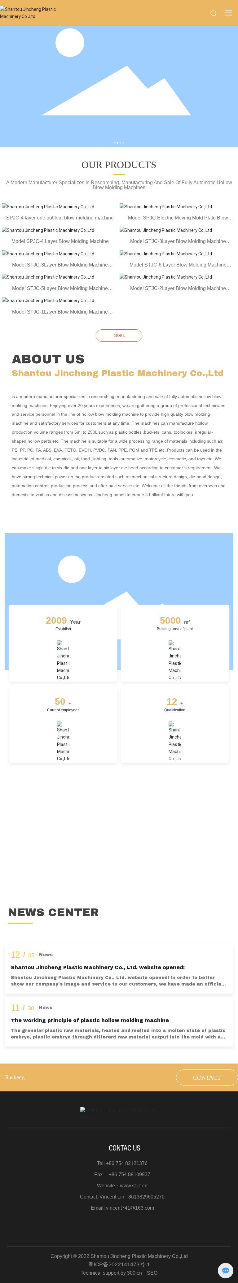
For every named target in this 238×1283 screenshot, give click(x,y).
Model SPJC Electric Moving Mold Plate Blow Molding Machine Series (178, 220)
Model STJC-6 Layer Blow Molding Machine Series (178, 267)
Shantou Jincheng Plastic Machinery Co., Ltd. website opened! (98, 967)
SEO (152, 1273)
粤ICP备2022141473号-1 (119, 1264)
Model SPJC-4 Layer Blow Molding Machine (60, 241)
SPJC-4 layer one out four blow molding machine (60, 217)
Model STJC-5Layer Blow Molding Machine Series (60, 291)
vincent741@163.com (130, 1208)
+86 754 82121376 (127, 1163)
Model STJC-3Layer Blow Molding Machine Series (178, 244)
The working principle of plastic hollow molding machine (90, 1020)
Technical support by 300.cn (111, 1273)
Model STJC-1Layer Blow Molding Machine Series (60, 314)
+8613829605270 (145, 1196)
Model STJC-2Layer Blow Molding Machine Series (178, 291)
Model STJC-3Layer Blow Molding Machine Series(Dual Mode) (60, 267)
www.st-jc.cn (134, 1185)
